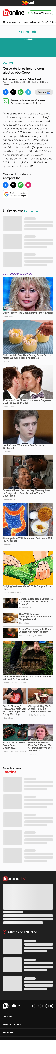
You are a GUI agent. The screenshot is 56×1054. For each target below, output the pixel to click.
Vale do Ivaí (35, 22)
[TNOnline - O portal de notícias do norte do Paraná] (13, 12)
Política (53, 22)
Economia (28, 31)
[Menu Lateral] (4, 22)
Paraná (45, 22)
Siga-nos (42, 92)
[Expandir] (52, 1032)
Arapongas (23, 22)
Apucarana (12, 22)
